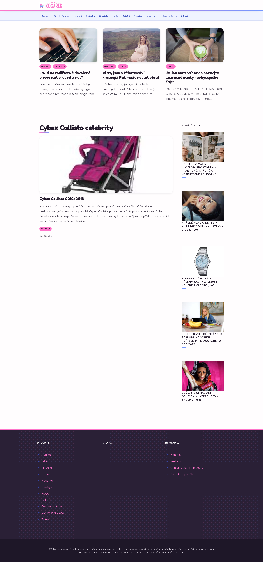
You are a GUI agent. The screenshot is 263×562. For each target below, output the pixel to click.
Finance (66, 16)
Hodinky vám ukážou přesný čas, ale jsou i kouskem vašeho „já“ (199, 282)
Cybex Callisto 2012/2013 (61, 198)
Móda (115, 16)
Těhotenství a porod (144, 16)
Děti (55, 16)
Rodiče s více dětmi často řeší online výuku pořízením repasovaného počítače (202, 339)
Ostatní (126, 16)
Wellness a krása (168, 16)
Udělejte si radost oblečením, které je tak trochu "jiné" (200, 396)
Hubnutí (78, 16)
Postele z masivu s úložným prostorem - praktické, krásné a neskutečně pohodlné (199, 169)
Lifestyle (103, 16)
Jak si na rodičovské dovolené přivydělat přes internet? (64, 75)
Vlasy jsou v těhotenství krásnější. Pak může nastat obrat (131, 75)
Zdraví (184, 16)
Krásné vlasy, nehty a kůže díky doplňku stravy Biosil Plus (203, 226)
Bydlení (45, 16)
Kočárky (90, 16)
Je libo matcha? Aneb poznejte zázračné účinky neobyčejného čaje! (192, 77)
